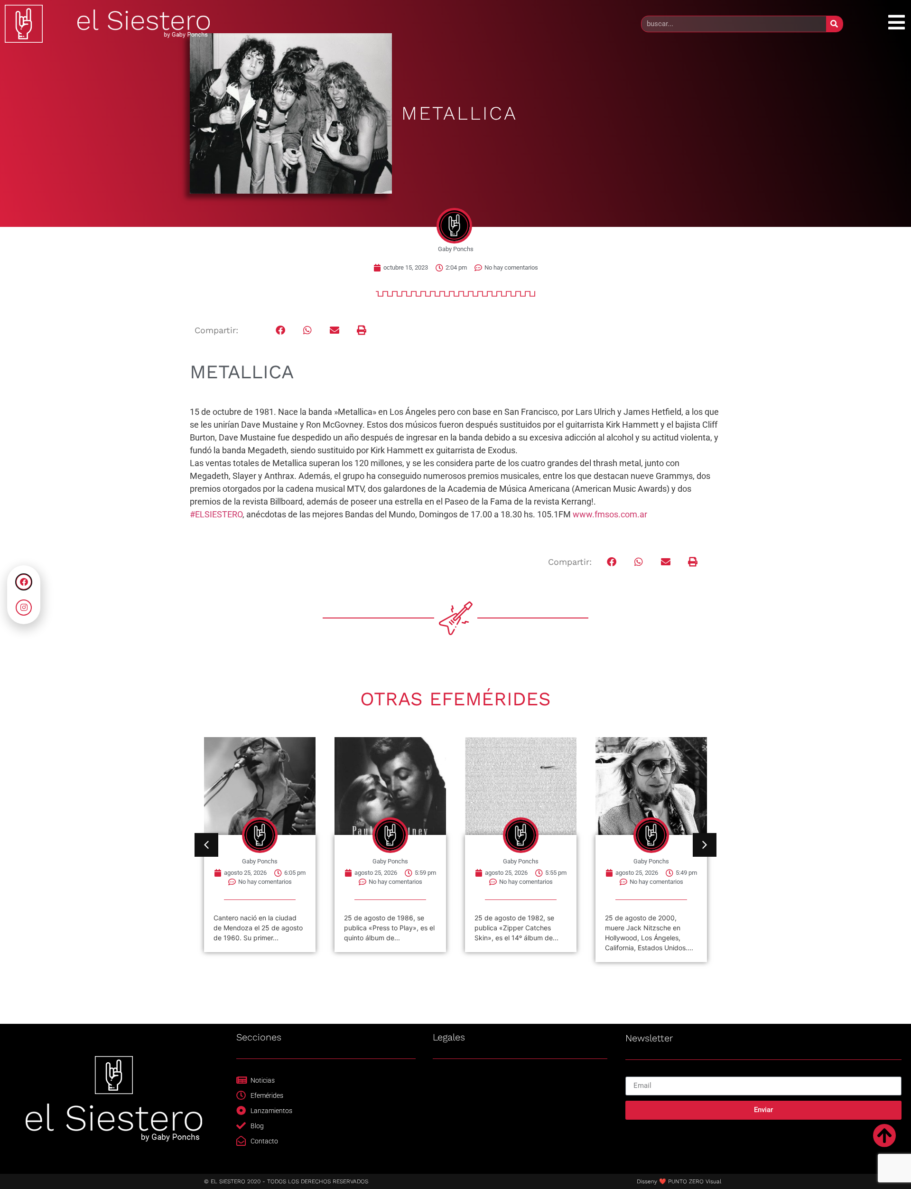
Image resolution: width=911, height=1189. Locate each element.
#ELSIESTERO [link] (216, 514)
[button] (281, 330)
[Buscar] (834, 24)
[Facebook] (24, 582)
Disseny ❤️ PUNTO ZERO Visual (679, 1181)
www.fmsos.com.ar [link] (610, 514)
